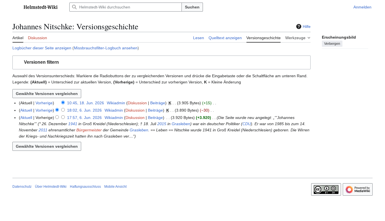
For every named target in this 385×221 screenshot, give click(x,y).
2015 (161, 123)
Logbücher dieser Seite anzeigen (41, 48)
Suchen (192, 7)
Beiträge (157, 103)
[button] (15, 7)
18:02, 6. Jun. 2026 (84, 110)
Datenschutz (22, 187)
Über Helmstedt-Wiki (51, 187)
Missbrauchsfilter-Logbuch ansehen (106, 48)
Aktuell (26, 110)
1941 (72, 123)
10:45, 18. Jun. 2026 (85, 103)
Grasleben (181, 123)
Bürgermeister (89, 130)
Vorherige (44, 103)
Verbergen (332, 44)
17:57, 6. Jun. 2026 (84, 117)
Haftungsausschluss (85, 187)
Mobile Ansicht (115, 187)
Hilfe (307, 26)
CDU (246, 123)
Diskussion (137, 103)
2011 (43, 130)
